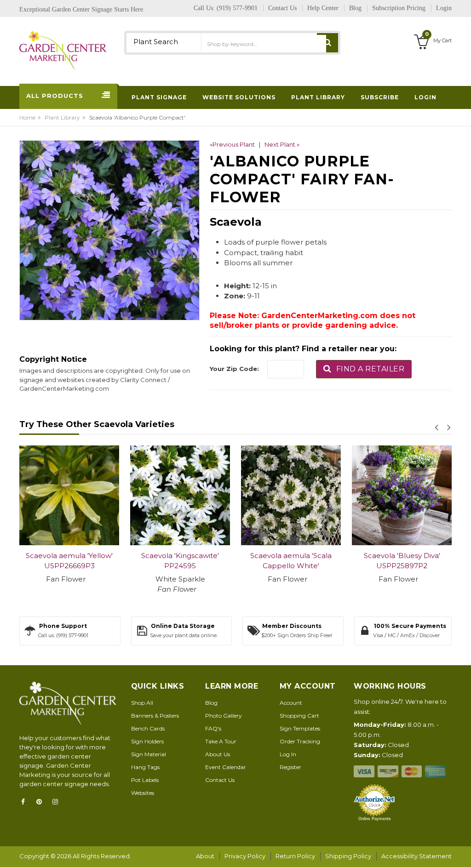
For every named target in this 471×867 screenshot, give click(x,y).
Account (291, 702)
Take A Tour (220, 741)
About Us (217, 754)
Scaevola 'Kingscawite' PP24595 (180, 560)
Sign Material (148, 754)
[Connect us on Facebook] (25, 801)
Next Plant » (281, 144)
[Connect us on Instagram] (58, 801)
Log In (288, 754)
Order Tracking (300, 741)
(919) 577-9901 (237, 8)
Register (290, 767)
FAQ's (213, 728)
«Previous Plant (232, 144)
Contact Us (220, 779)
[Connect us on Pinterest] (41, 801)
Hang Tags (145, 767)
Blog (211, 702)
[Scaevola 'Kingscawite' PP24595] (180, 495)
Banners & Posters (155, 715)
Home (27, 117)
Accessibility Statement (416, 856)
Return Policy (295, 856)
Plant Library (62, 117)
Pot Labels (145, 779)
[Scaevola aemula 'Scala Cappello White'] (291, 495)
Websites (142, 792)
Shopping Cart (299, 715)
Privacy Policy (244, 856)
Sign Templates (300, 728)
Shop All (142, 702)
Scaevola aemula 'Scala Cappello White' (291, 560)
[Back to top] (461, 850)
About (205, 856)
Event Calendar (225, 767)
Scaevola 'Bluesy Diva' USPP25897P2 (402, 560)
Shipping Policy (348, 856)
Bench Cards (148, 728)
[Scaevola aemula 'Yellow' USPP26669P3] (69, 495)
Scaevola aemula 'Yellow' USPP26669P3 (69, 560)
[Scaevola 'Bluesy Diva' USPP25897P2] (402, 495)
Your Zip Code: (234, 368)
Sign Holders (147, 741)
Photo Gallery (223, 715)
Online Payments (374, 818)
